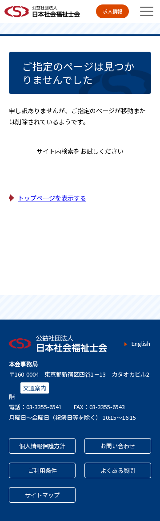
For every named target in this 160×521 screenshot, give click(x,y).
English (140, 344)
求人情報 (112, 11)
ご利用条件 (42, 470)
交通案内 (34, 388)
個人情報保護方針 (42, 446)
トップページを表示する (52, 197)
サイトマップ (42, 495)
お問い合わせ (117, 446)
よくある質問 (117, 470)
